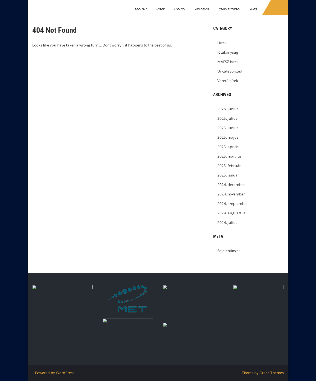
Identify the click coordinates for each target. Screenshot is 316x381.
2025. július (227, 118)
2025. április (228, 146)
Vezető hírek (227, 80)
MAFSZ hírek (228, 61)
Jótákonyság (227, 52)
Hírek (160, 9)
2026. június (227, 108)
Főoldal (141, 9)
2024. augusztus (231, 213)
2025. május (227, 137)
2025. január (228, 175)
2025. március (229, 156)
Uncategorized (229, 71)
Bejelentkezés (228, 250)
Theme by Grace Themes (263, 372)
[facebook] (275, 7)
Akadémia (202, 9)
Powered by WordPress (54, 372)
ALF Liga (180, 9)
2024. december (231, 184)
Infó (254, 9)
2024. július (227, 222)
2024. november (231, 194)
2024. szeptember (232, 203)
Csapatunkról (230, 9)
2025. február (229, 165)
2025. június (227, 127)
